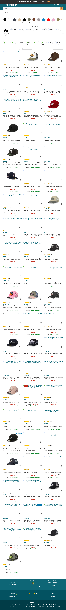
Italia (26, 606)
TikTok (53, 593)
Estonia (54, 604)
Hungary (18, 606)
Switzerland (30, 607)
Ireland (22, 606)
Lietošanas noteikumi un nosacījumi (13, 598)
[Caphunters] (20, 5)
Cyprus (28, 604)
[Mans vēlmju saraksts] (58, 5)
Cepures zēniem (13, 587)
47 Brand (26, 232)
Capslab (46, 423)
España (50, 604)
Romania (54, 606)
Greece (14, 606)
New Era (5, 65)
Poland (46, 606)
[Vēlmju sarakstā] (20, 60)
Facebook (53, 595)
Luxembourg (38, 606)
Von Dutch (26, 65)
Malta (43, 606)
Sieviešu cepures (13, 586)
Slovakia (59, 606)
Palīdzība (13, 591)
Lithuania (33, 606)
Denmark (40, 604)
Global (10, 606)
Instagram (53, 596)
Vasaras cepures (13, 580)
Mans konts (13, 593)
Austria (8, 604)
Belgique (12, 604)
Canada (21, 604)
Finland (58, 604)
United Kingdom (36, 607)
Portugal (50, 606)
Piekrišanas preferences (13, 596)
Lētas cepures (13, 582)
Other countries (44, 607)
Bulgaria (16, 604)
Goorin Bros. (47, 89)
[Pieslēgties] (54, 5)
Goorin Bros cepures (13, 584)
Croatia (24, 604)
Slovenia (21, 607)
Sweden (25, 607)
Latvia (29, 606)
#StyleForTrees (12, 595)
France (6, 606)
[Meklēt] (61, 8)
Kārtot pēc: (19, 49)
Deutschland (45, 604)
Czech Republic (34, 604)
